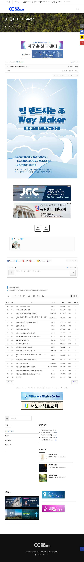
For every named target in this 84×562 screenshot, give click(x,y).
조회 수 (70, 302)
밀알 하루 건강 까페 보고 (22, 343)
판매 (34, 296)
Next (65, 388)
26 (55, 388)
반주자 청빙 (19, 377)
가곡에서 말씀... (53, 477)
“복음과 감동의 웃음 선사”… (48, 440)
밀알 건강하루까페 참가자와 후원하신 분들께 (28, 336)
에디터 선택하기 (72, 267)
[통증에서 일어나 (52, 454)
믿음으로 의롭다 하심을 (22, 329)
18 (31, 388)
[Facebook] (82, 32)
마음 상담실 (8, 445)
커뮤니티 (15, 26)
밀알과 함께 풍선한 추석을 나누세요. (26, 351)
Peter (53, 359)
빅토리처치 (53, 313)
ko (82, 26)
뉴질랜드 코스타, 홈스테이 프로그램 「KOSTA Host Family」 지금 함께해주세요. (43, 2)
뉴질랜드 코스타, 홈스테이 (48, 430)
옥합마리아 (53, 350)
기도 (15, 296)
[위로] (65, 75)
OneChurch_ (53, 317)
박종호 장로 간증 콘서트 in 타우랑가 (26, 367)
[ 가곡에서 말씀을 (53, 475)
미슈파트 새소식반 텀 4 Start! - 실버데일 (27, 322)
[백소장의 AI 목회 (53, 465)
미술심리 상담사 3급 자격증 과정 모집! (26, 313)
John (53, 370)
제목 (30, 302)
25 (52, 388)
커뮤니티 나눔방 (23, 26)
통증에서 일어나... (53, 457)
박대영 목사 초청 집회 (22, 363)
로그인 (17, 2)
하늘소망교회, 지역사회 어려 (48, 437)
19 (34, 388)
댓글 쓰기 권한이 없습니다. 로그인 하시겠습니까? (27, 271)
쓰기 (75, 382)
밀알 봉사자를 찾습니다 (22, 340)
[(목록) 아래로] (68, 75)
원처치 (53, 322)
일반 (43, 296)
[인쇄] (74, 75)
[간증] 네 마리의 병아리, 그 (48, 435)
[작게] (63, 75)
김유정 (53, 309)
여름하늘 (53, 340)
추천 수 (76, 302)
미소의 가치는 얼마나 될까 (23, 310)
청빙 (29, 296)
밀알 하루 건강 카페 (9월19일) (24, 347)
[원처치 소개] (82, 43)
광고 (38, 296)
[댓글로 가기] (71, 75)
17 (28, 388)
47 (61, 388)
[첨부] (77, 75)
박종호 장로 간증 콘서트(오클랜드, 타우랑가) (28, 374)
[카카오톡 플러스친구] (82, 37)
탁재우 (8, 70)
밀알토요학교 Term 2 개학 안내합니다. (26, 359)
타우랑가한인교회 (52, 366)
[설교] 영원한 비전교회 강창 (48, 432)
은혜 (24, 296)
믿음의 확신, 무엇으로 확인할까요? (25, 333)
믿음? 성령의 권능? (21, 326)
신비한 (53, 306)
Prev (18, 388)
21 (40, 388)
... (25, 388)
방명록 (7, 436)
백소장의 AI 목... (53, 467)
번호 (7, 302)
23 (46, 388)
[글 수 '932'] (8, 296)
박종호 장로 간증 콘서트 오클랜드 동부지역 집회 (29, 370)
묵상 (19, 296)
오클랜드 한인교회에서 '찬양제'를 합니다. (19, 66)
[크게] (60, 75)
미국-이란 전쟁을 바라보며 (23, 306)
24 (49, 388)
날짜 (62, 302)
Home (9, 26)
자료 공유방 (8, 440)
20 (37, 388)
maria (53, 329)
